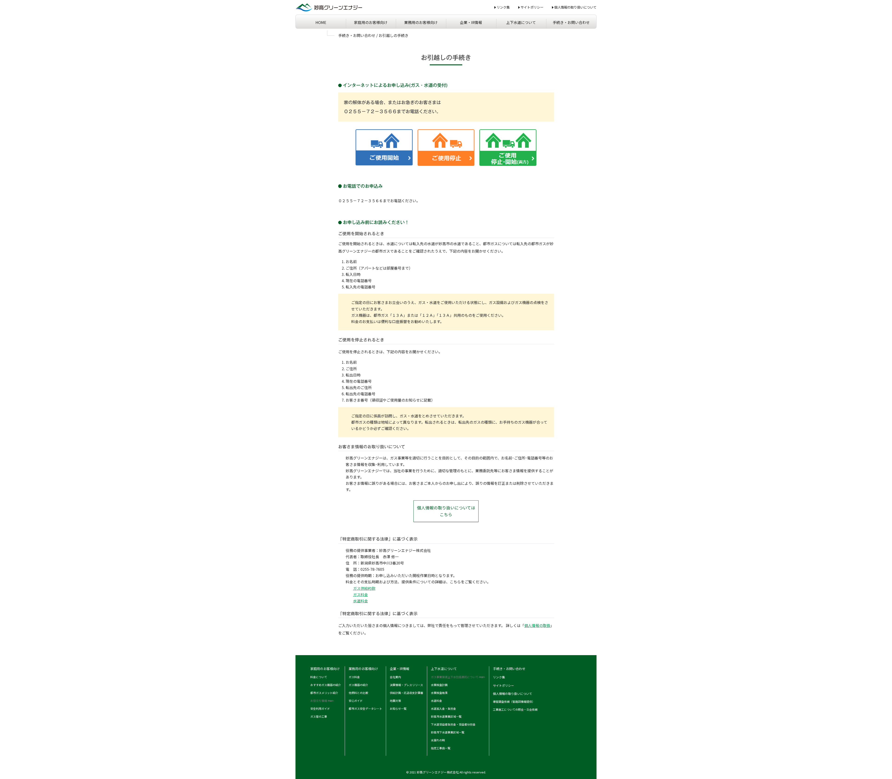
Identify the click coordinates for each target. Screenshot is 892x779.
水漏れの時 (438, 740)
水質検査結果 (439, 693)
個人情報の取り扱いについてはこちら (446, 511)
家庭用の (370, 22)
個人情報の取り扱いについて (575, 7)
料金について (318, 677)
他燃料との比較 (358, 693)
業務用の (421, 22)
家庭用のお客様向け (325, 668)
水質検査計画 (439, 685)
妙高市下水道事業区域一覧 (447, 732)
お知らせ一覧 (398, 708)
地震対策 (395, 701)
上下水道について (521, 22)
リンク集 (503, 7)
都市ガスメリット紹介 (324, 693)
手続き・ (571, 22)
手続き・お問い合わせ (356, 35)
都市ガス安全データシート (365, 708)
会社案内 (395, 677)
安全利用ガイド (320, 708)
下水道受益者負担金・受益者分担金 (453, 724)
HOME (320, 22)
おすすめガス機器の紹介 (325, 685)
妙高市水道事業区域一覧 (446, 716)
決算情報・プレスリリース (406, 685)
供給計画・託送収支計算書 (406, 693)
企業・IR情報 (471, 22)
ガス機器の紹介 (358, 685)
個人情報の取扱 (537, 625)
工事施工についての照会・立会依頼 (515, 709)
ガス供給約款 (364, 588)
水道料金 (360, 601)
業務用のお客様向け (363, 668)
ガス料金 (360, 594)
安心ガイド (356, 701)
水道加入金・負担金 (443, 708)
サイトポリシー (532, 7)
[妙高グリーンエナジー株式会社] (328, 7)
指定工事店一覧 (440, 748)
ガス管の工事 (318, 716)
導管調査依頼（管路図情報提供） (514, 701)
